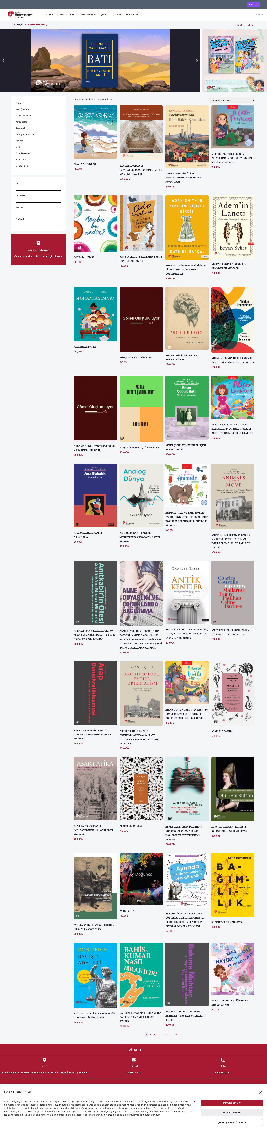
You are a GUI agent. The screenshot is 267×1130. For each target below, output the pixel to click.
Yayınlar (50, 14)
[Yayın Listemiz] (38, 243)
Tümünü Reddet (232, 1112)
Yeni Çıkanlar (67, 14)
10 (167, 1034)
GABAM (20, 219)
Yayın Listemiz (38, 250)
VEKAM (19, 207)
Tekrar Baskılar (87, 14)
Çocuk (104, 14)
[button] (3, 61)
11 (171, 1034)
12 (176, 1034)
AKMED (19, 183)
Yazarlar (117, 14)
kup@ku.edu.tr (133, 1072)
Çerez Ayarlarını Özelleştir (231, 1122)
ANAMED (20, 195)
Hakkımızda (132, 14)
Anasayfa (18, 24)
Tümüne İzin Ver (232, 1102)
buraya (148, 1114)
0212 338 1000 (222, 1072)
